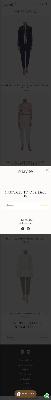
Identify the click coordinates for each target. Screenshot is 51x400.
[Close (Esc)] (47, 170)
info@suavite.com (25, 223)
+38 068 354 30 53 (25, 220)
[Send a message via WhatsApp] (47, 396)
